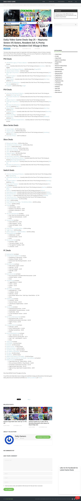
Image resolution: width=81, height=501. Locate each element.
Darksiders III (9, 195)
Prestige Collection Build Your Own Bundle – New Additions (20, 358)
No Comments (37, 48)
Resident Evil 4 (9, 116)
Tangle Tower (9, 230)
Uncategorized (59, 84)
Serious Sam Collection (11, 148)
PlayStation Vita (59, 81)
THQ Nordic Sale (10, 280)
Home (43, 1)
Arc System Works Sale (11, 325)
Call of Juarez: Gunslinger (12, 150)
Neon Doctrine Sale (10, 240)
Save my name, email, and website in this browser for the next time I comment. (24, 485)
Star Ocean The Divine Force (13, 82)
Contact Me (51, 1)
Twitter (40, 377)
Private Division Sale (11, 233)
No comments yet (8, 450)
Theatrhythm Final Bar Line (12, 96)
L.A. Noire (8, 203)
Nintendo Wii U (59, 73)
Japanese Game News (60, 60)
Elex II (7, 66)
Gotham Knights (10, 129)
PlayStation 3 (58, 75)
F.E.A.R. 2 (8, 146)
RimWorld (8, 345)
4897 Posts (22, 438)
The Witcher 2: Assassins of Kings (14, 145)
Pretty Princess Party (11, 197)
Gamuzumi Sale (10, 220)
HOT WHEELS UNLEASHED (12, 351)
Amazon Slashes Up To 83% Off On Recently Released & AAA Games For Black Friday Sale (39, 423)
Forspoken (9, 85)
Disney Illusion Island (11, 192)
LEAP (7, 151)
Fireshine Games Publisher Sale (13, 256)
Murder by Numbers (11, 348)
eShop (14, 175)
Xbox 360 (57, 88)
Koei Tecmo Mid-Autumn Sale (13, 317)
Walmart (43, 190)
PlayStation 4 (61, 1)
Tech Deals (58, 82)
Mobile (57, 63)
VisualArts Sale (9, 298)
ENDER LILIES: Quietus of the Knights (15, 356)
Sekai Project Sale (10, 289)
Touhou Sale (9, 341)
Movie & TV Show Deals (61, 65)
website (29, 377)
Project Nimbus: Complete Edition (14, 228)
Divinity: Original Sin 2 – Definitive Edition (16, 231)
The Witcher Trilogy (11, 350)
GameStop (42, 66)
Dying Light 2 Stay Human (12, 72)
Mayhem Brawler (10, 346)
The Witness (9, 354)
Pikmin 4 (8, 190)
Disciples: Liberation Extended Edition (15, 119)
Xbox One (70, 1)
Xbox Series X (58, 92)
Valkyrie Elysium (10, 79)
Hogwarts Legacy (10, 130)
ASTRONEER (9, 343)
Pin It (29, 399)
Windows (57, 86)
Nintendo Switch (59, 69)
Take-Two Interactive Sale (12, 213)
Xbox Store (13, 134)
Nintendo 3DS (58, 67)
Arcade (57, 56)
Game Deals (9, 4)
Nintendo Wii (58, 71)
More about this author (43, 437)
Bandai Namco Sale (11, 274)
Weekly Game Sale (10, 359)
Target (36, 69)
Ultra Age (8, 353)
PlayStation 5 (58, 79)
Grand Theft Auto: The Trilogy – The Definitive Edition (19, 202)
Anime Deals (58, 54)
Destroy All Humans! (11, 194)
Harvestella (9, 187)
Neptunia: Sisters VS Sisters (12, 71)
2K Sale (8, 205)
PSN (40, 69)
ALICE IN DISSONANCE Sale (12, 333)
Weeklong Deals (10, 254)
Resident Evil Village (11, 114)
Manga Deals (58, 62)
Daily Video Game (9, 1)
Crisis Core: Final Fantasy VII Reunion (15, 69)
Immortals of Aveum (11, 135)
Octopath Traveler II (11, 76)
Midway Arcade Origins (11, 143)
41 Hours (8, 155)
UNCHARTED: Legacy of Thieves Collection (16, 62)
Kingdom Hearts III (10, 100)
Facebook (33, 377)
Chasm (8, 200)
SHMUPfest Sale (10, 264)
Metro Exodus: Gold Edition (12, 156)
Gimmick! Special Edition (12, 198)
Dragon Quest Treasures (12, 184)
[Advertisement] (14, 389)
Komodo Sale (9, 307)
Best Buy (48, 76)
